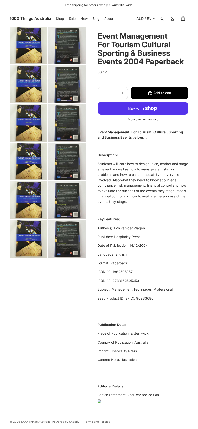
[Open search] (162, 18)
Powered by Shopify (65, 421)
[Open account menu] (172, 18)
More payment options (143, 119)
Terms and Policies (97, 421)
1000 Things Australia (35, 421)
